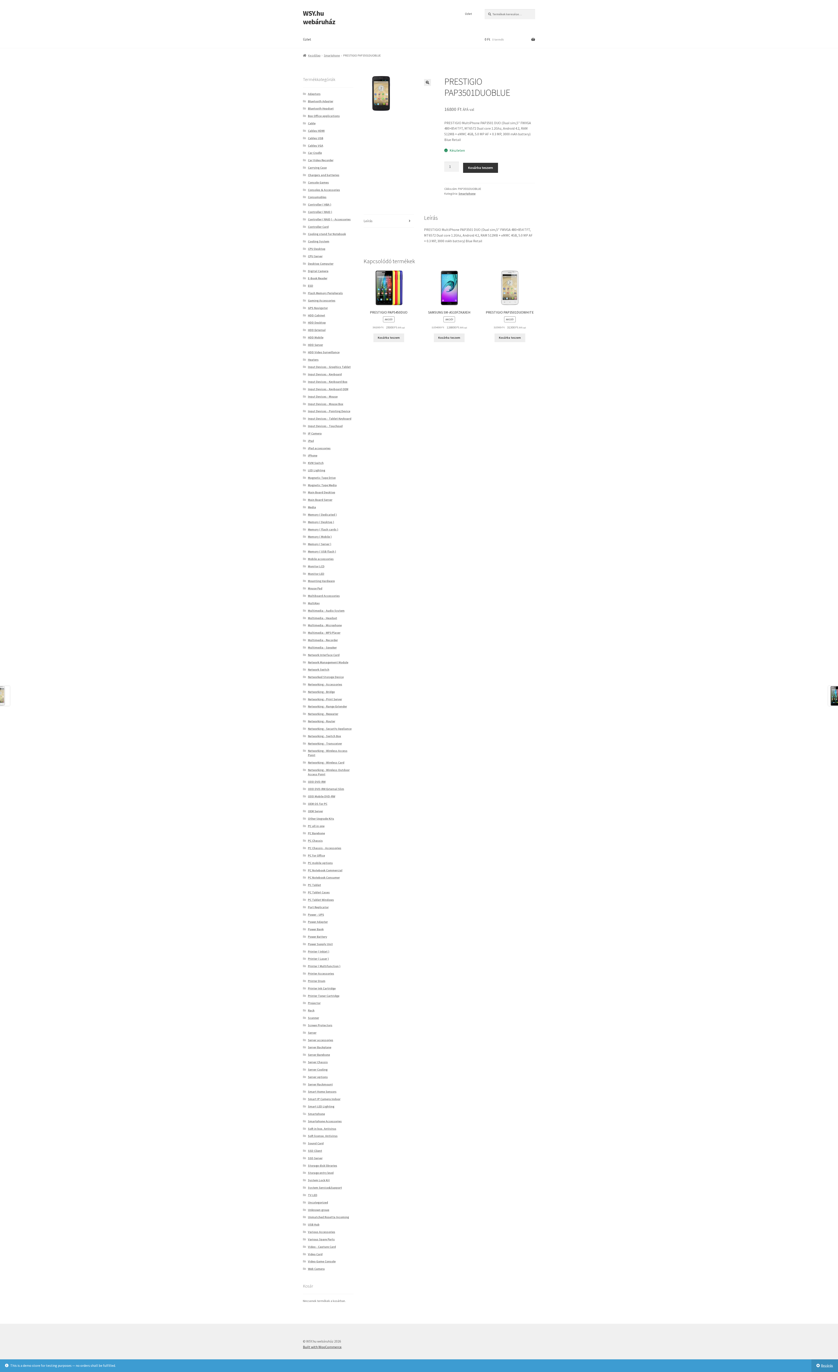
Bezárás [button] (827, 1365)
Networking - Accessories (325, 684)
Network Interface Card (324, 655)
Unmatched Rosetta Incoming (328, 1217)
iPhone (312, 455)
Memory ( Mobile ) (320, 537)
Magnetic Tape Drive (322, 478)
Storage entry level (321, 1173)
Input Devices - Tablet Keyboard (329, 419)
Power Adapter (318, 922)
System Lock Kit (319, 1180)
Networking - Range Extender (327, 706)
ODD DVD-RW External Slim (326, 789)
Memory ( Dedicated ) (322, 515)
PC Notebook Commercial (325, 870)
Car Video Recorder (320, 160)
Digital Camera (318, 271)
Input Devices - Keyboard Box (327, 382)
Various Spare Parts (321, 1239)
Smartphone (332, 55)
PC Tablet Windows (321, 900)
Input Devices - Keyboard (325, 374)
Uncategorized (318, 1202)
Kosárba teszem (480, 167)
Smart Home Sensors (322, 1092)
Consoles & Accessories (324, 190)
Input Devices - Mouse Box (325, 404)
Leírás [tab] (368, 221)
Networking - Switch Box (324, 736)
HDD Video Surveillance (324, 352)
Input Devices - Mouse (323, 396)
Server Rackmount (320, 1084)
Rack (311, 1010)
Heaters (313, 360)
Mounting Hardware (321, 581)
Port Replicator (318, 907)
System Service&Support (325, 1188)
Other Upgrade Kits (321, 819)
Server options (318, 1077)
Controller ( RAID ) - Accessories (329, 219)
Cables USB (315, 138)
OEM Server (315, 811)
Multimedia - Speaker (322, 647)
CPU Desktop (316, 249)
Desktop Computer (320, 264)
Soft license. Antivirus (323, 1136)
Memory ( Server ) (319, 544)
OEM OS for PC (317, 804)
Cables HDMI (316, 131)
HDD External (317, 330)
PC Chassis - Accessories (324, 848)
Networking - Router (321, 721)
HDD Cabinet (316, 315)
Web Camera (316, 1269)
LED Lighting (316, 470)
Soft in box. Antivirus (322, 1129)
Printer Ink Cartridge (322, 988)
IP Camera (315, 433)
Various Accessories (321, 1232)
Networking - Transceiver (325, 743)
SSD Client (315, 1151)
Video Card (315, 1254)
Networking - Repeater (323, 714)
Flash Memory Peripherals (325, 293)
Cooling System (318, 241)
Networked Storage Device (326, 677)
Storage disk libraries (322, 1166)
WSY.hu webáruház (319, 17)
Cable (312, 123)
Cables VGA (315, 146)
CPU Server (315, 256)
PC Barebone (316, 833)
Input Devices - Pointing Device (329, 411)
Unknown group (318, 1210)
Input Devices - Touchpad (325, 426)
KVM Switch (316, 463)
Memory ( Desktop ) (321, 522)
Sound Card (316, 1143)
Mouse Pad (315, 588)
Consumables (317, 197)
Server (312, 1033)
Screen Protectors (320, 1025)
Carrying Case (317, 168)
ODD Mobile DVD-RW (321, 796)
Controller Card (318, 227)
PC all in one (316, 826)
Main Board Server (320, 500)
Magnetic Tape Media (322, 485)
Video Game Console (322, 1261)
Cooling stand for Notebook (327, 234)
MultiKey (314, 603)
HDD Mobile (315, 337)
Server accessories (320, 1040)
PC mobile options (320, 863)
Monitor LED (316, 574)
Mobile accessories (321, 559)
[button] (427, 82)
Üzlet (468, 14)
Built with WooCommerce (322, 1347)
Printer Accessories (321, 973)
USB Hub (313, 1224)
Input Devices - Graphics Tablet (329, 367)
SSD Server (315, 1158)
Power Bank (316, 929)
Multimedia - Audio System (326, 611)
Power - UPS (316, 915)
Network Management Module (328, 662)
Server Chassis (318, 1062)
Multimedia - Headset (322, 618)
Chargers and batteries (323, 175)
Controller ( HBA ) (319, 204)
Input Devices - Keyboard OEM (328, 389)
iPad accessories (319, 448)
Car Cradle (315, 153)
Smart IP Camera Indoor (324, 1099)
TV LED (312, 1195)
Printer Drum (316, 981)
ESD (310, 286)
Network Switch (318, 669)
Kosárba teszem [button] (389, 338)
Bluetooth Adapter (320, 101)
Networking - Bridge (321, 692)
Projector (314, 1003)
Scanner (313, 1018)
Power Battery (317, 937)
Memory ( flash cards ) (323, 529)
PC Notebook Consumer (324, 877)
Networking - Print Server (325, 699)
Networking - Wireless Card (326, 762)
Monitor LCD (316, 566)
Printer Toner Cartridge (323, 996)
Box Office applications (324, 116)
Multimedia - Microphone (325, 625)
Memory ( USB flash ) (322, 551)
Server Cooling (318, 1069)
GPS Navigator (318, 308)
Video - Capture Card (322, 1247)
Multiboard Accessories (324, 596)
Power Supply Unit (320, 944)
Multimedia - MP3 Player (324, 633)
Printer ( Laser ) (318, 959)
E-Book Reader (317, 278)
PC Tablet (314, 885)
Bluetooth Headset (321, 108)
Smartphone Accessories (325, 1121)
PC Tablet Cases (319, 892)
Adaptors (314, 94)
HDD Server (315, 345)
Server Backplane (319, 1047)
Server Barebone (319, 1055)
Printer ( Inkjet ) (318, 951)
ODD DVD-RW (317, 782)
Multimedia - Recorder (323, 640)
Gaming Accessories (321, 300)
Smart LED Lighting (321, 1106)
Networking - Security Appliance (330, 729)
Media (312, 507)
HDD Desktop (317, 323)
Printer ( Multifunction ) (324, 966)
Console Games (318, 182)
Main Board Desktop (321, 492)
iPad (311, 441)
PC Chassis (315, 841)
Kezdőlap (314, 55)
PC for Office (316, 855)
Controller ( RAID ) (320, 212)
